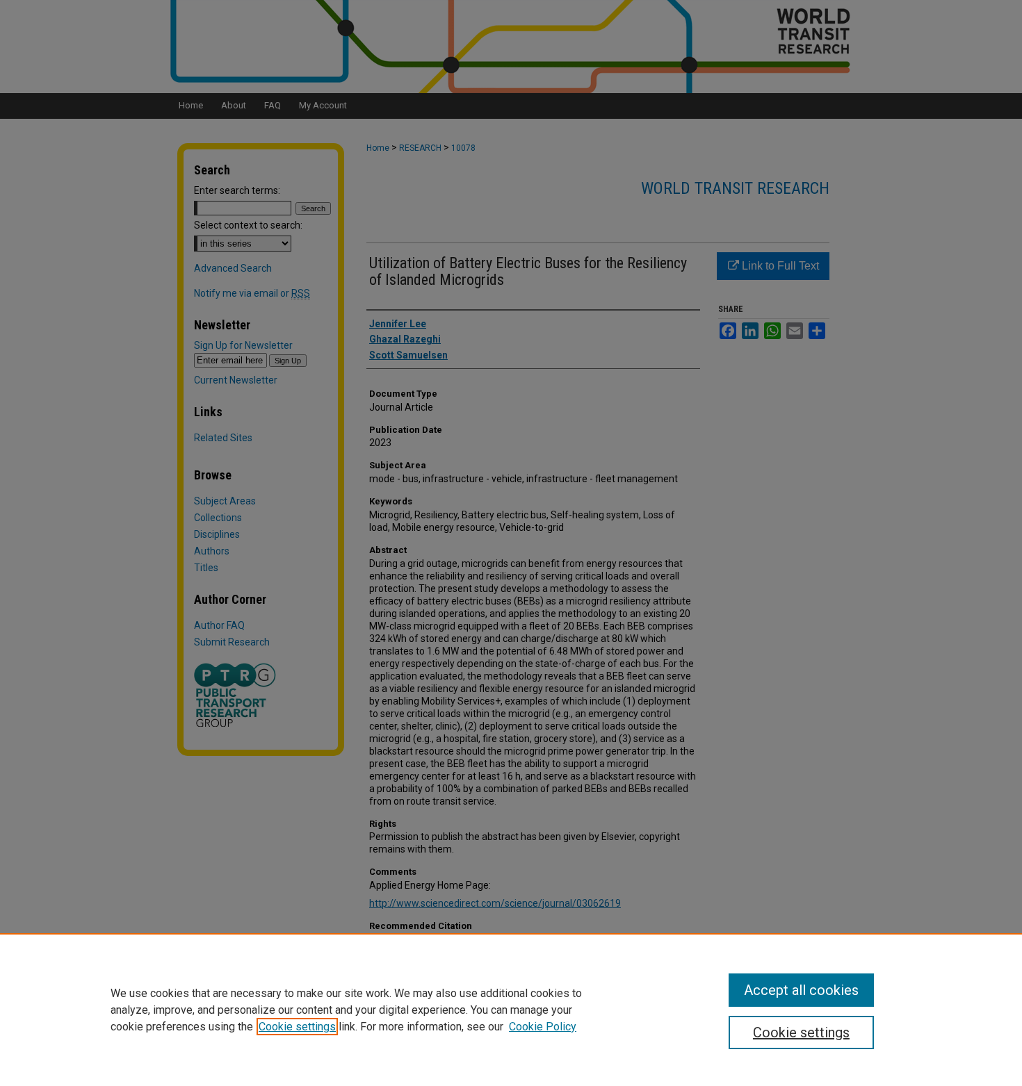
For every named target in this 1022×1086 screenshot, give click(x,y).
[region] (511, 1009)
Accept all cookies (801, 990)
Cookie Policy (542, 1026)
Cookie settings (297, 1026)
